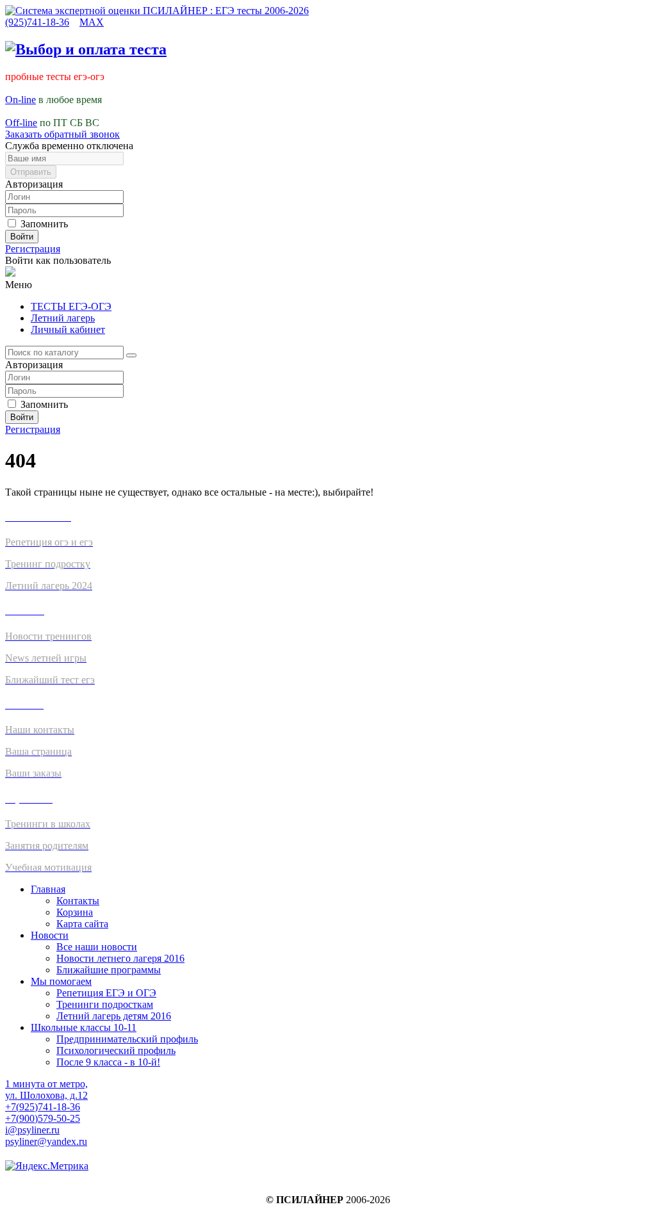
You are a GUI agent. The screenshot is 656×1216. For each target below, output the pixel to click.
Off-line (21, 122)
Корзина (74, 912)
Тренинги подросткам (104, 1004)
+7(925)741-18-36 (42, 1106)
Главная (48, 889)
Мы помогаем (61, 981)
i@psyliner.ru (32, 1129)
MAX (91, 22)
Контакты (77, 900)
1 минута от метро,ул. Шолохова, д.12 (46, 1089)
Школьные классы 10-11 (83, 1027)
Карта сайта (82, 923)
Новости (50, 935)
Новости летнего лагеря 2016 (120, 958)
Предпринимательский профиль (127, 1039)
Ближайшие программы (108, 969)
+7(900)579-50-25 (42, 1118)
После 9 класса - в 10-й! (108, 1062)
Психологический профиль (116, 1050)
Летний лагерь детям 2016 (113, 1015)
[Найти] (131, 355)
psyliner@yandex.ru (46, 1141)
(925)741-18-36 (37, 22)
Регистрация (32, 248)
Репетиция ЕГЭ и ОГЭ (106, 992)
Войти (21, 236)
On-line (20, 99)
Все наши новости (96, 946)
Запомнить (43, 223)
